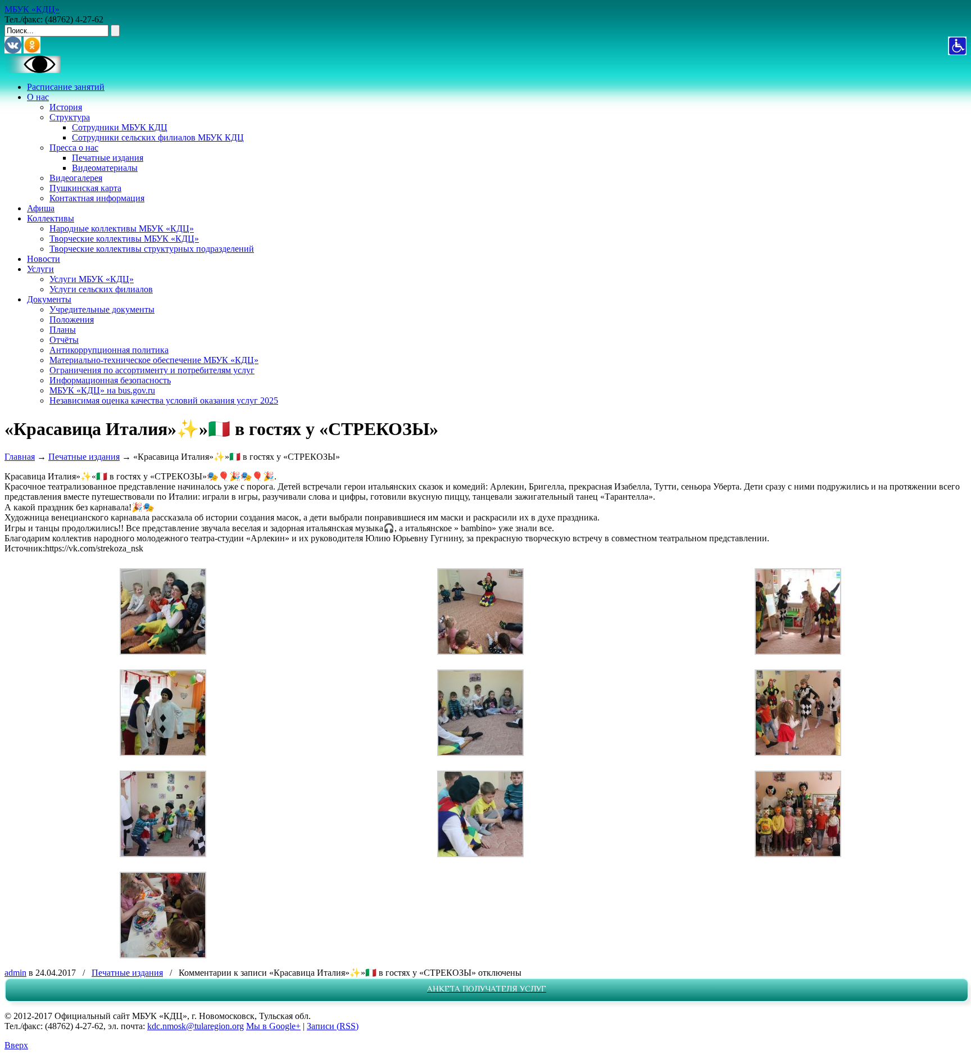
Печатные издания (84, 456)
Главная (19, 456)
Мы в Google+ (273, 1026)
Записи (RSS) (333, 1026)
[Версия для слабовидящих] (32, 70)
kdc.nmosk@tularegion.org (195, 1026)
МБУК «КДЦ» (32, 9)
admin (15, 972)
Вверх (16, 1045)
